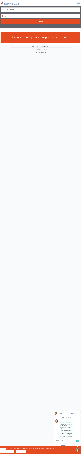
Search (40, 21)
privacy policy (53, 448)
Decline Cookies (20, 451)
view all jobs (40, 26)
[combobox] (40, 9)
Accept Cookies (9, 451)
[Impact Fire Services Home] (10, 3)
